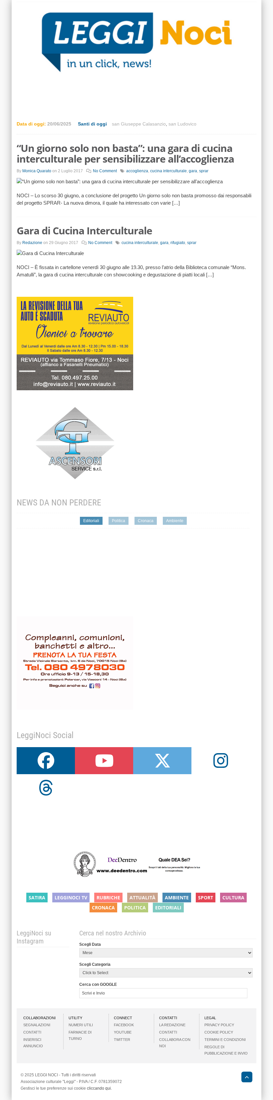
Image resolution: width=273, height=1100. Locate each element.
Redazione (32, 242)
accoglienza (137, 171)
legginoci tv (71, 897)
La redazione (172, 1025)
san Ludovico (182, 124)
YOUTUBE (123, 1032)
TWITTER (122, 1040)
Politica (118, 520)
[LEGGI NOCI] (243, 1078)
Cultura (233, 897)
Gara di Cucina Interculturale (84, 230)
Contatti (32, 1032)
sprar (203, 171)
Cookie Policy (218, 1032)
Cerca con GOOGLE (98, 984)
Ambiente (174, 520)
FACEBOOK (124, 1025)
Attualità (142, 897)
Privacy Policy (219, 1025)
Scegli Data (90, 944)
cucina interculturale (168, 171)
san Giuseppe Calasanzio (139, 124)
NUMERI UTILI (81, 1025)
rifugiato (177, 242)
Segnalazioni (36, 1025)
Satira (37, 897)
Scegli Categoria (95, 964)
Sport (205, 897)
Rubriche (108, 897)
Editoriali (91, 520)
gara (193, 171)
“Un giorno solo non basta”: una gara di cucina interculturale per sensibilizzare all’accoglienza (125, 153)
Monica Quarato (36, 171)
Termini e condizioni (225, 1040)
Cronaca (145, 520)
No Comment (105, 171)
